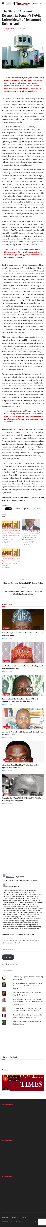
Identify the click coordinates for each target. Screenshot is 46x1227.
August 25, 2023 (7, 638)
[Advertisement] (23, 1040)
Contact (23, 1218)
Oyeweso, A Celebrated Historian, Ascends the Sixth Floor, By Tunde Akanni (23, 733)
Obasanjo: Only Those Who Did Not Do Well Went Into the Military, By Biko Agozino (22, 799)
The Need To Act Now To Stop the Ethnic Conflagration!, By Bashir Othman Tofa (22, 667)
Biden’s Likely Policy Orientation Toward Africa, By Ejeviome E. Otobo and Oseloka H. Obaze (20, 700)
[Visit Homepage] (21, 3)
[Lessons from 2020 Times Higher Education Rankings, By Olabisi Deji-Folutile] (11, 552)
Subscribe (7, 957)
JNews (8, 1222)
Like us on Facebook (9, 1057)
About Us (15, 1218)
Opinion (6, 628)
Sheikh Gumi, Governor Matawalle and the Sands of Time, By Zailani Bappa (23, 633)
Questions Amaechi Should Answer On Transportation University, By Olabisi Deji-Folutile (11, 534)
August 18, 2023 (7, 770)
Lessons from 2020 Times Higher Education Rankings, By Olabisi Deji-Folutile (11, 560)
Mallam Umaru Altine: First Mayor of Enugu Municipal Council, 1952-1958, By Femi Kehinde (27, 985)
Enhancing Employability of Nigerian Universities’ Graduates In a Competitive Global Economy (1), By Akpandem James (31, 535)
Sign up (41, 3)
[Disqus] (23, 840)
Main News (5, 1218)
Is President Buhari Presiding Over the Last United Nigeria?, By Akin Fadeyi (20, 766)
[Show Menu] (3, 3)
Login (36, 3)
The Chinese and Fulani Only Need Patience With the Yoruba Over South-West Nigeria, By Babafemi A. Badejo (28, 1001)
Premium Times (9, 28)
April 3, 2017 (22, 28)
